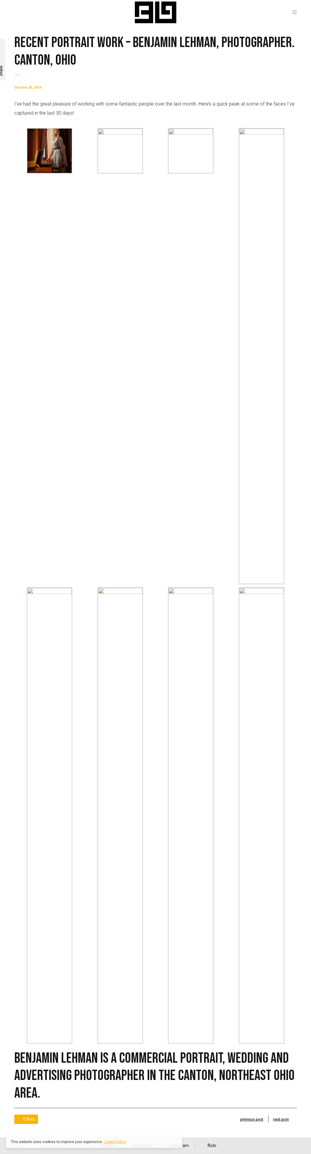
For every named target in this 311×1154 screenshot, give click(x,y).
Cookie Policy (115, 1142)
